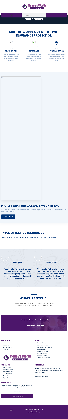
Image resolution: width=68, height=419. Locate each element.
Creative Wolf (37, 412)
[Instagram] (54, 412)
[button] (11, 15)
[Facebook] (51, 412)
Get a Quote (9, 216)
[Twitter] (58, 412)
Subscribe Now (18, 396)
